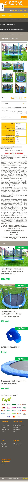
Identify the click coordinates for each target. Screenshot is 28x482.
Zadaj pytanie (9, 148)
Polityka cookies (4, 424)
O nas (21, 20)
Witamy (2, 464)
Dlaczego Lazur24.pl (5, 426)
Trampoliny (3, 24)
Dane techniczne (9, 146)
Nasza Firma (3, 427)
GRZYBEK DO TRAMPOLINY (10, 347)
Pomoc (14, 431)
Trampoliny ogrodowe (10, 24)
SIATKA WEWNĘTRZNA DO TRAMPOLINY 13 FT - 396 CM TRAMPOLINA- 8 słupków (11, 313)
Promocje (10, 20)
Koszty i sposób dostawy (18, 426)
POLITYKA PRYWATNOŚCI (17, 429)
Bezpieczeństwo (3, 148)
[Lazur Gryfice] (14, 4)
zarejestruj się (23, 10)
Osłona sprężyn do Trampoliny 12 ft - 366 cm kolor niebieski (14, 382)
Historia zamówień (17, 443)
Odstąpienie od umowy (18, 445)
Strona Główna (4, 20)
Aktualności (3, 443)
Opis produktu (3, 146)
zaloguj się (14, 10)
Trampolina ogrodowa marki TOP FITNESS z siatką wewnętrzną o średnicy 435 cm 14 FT (12, 271)
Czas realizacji (16, 424)
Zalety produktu (18, 146)
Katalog (3, 445)
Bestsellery (16, 20)
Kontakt (25, 20)
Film (14, 146)
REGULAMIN (15, 427)
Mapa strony (4, 446)
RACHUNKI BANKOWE (5, 429)
